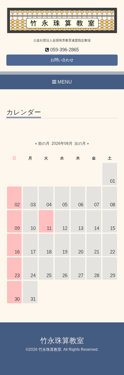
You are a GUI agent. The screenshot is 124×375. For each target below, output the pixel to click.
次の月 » (81, 143)
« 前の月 (42, 143)
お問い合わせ (62, 60)
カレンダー (23, 112)
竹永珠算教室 (62, 341)
